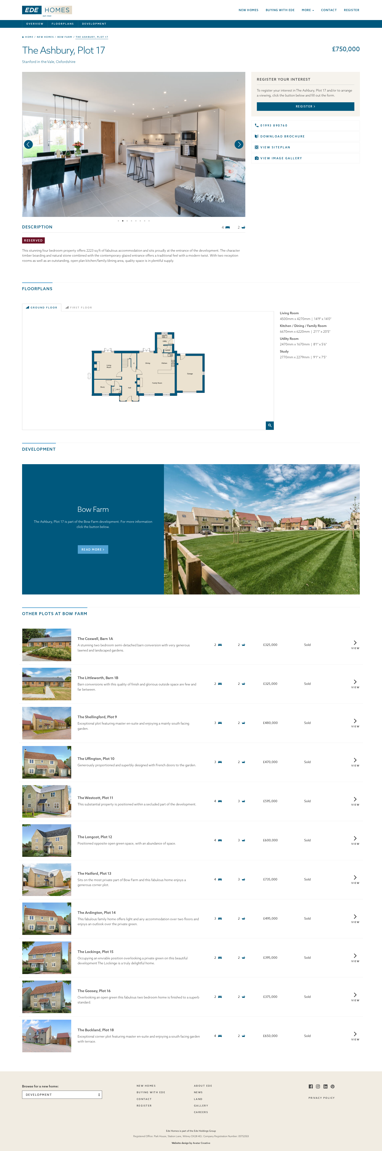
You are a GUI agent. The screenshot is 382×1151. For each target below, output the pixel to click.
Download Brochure (282, 136)
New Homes (146, 1085)
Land (198, 1099)
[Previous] (28, 144)
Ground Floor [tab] (44, 307)
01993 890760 (274, 125)
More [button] (307, 10)
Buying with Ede (280, 10)
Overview (35, 23)
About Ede (203, 1085)
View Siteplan (275, 147)
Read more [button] (92, 549)
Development (94, 23)
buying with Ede (151, 1092)
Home (28, 37)
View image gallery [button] (281, 158)
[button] (47, 10)
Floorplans (63, 23)
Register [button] (304, 106)
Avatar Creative (201, 1142)
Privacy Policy (322, 1097)
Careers (201, 1112)
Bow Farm (64, 37)
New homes (249, 10)
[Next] (239, 144)
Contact (329, 10)
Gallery (201, 1105)
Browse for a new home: (40, 1086)
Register (351, 10)
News (198, 1092)
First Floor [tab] (81, 307)
